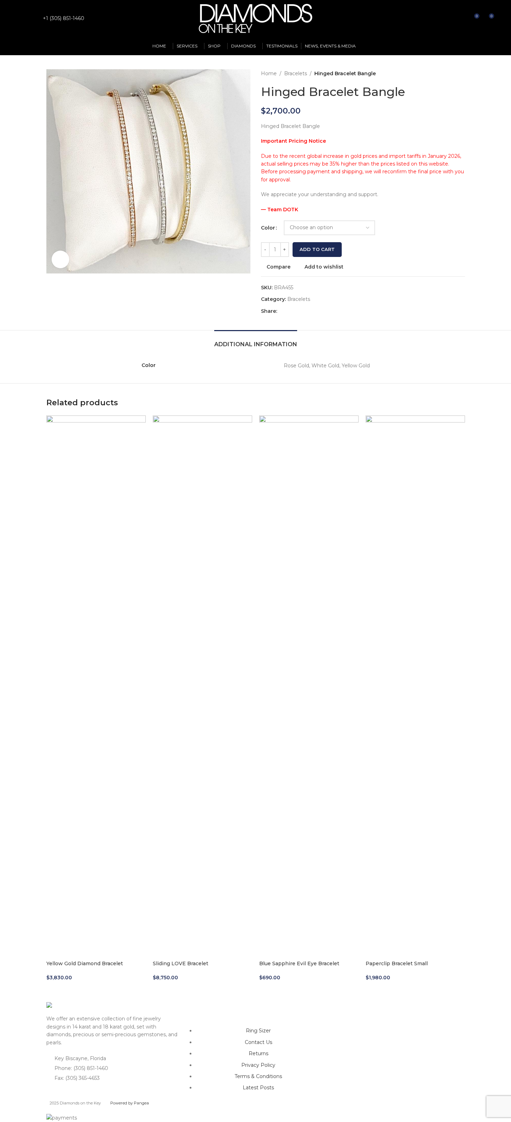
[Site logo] (256, 18)
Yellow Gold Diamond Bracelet (84, 963)
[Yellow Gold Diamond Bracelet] (96, 679)
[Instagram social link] (31, 18)
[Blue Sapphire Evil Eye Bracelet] (309, 679)
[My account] (448, 19)
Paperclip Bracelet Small (397, 963)
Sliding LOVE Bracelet (180, 963)
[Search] (460, 19)
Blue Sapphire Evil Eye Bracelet (299, 963)
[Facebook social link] (22, 18)
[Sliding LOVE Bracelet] (202, 679)
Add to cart (317, 249)
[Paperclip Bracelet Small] (415, 679)
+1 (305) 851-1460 (63, 18)
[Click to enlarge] (60, 259)
